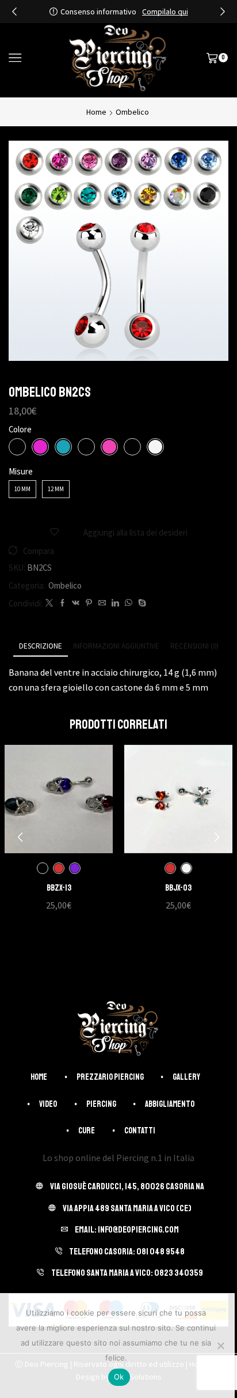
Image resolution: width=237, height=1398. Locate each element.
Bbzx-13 (59, 888)
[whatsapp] (128, 603)
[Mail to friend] (102, 603)
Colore (20, 429)
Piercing (101, 1104)
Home (96, 112)
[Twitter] (49, 603)
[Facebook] (62, 603)
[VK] (75, 603)
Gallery (186, 1077)
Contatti (139, 1130)
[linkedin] (115, 603)
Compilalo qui (165, 11)
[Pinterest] (88, 603)
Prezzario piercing (110, 1077)
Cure (86, 1130)
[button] (14, 11)
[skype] (140, 603)
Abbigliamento (169, 1104)
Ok (119, 1376)
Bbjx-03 (178, 888)
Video (48, 1104)
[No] (220, 1345)
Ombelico (132, 112)
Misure (21, 471)
